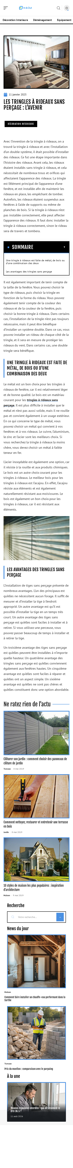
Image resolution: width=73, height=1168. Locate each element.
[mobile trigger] (7, 8)
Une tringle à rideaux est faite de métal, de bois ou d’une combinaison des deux (35, 262)
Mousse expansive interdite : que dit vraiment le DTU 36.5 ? (35, 1109)
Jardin (6, 832)
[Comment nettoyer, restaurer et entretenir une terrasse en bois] (36, 796)
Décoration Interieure (21, 123)
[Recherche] (58, 8)
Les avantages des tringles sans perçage (29, 271)
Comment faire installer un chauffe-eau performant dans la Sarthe (34, 998)
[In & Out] (25, 8)
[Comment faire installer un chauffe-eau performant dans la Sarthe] (36, 961)
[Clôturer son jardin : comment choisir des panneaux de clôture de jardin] (36, 733)
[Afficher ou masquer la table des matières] (49, 247)
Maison (7, 895)
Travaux (7, 768)
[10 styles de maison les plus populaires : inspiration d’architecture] (36, 859)
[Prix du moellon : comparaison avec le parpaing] (36, 1033)
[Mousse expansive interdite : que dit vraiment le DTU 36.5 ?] (36, 1101)
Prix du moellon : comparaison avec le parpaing (28, 1069)
